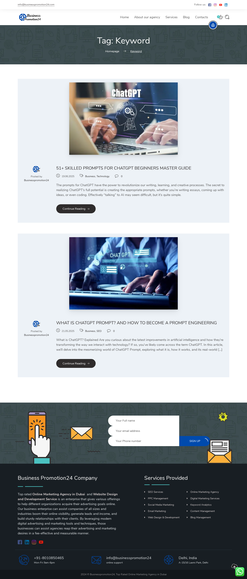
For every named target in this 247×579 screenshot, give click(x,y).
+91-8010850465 (49, 558)
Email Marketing (157, 511)
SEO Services (155, 492)
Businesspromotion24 (36, 180)
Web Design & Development (164, 517)
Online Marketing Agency (204, 492)
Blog (186, 17)
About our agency (147, 17)
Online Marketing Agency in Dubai (147, 574)
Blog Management (200, 517)
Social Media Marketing (161, 505)
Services (171, 17)
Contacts (201, 17)
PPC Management (158, 498)
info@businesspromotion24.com (36, 4)
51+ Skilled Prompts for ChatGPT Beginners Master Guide (123, 168)
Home (124, 17)
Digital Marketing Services (205, 498)
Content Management (202, 511)
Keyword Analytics (201, 505)
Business (90, 176)
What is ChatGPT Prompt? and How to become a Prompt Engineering (136, 323)
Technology (103, 176)
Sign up (194, 441)
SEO (99, 331)
